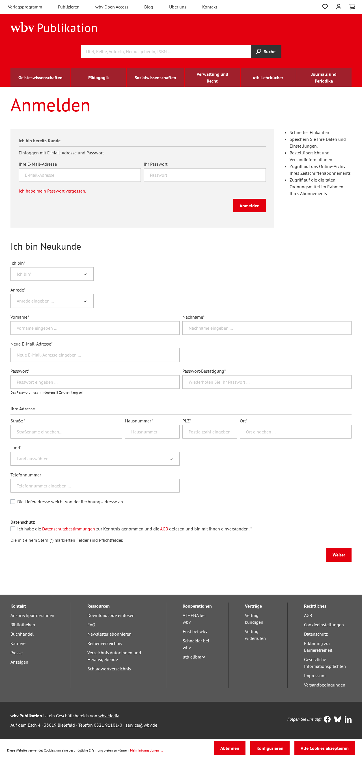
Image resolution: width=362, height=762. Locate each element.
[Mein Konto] (338, 6)
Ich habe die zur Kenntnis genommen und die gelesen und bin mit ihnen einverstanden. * (134, 529)
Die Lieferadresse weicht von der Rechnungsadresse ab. (70, 501)
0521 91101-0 (108, 725)
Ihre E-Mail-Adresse (38, 164)
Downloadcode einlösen (111, 615)
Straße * (18, 421)
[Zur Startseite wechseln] (53, 26)
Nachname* (193, 317)
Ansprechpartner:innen (32, 615)
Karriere (17, 643)
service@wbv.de (141, 725)
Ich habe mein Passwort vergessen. (52, 191)
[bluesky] (336, 720)
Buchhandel (22, 634)
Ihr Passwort (155, 164)
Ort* (243, 421)
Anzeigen (19, 662)
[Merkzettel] (325, 7)
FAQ (91, 624)
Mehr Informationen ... (146, 750)
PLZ (186, 421)
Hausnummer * (139, 421)
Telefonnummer (25, 475)
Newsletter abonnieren (109, 634)
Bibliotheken (22, 624)
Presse (16, 652)
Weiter (339, 555)
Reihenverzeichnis (104, 643)
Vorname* (19, 317)
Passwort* (19, 371)
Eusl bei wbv (195, 631)
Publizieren (68, 7)
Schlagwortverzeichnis (109, 669)
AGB (164, 529)
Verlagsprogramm (25, 7)
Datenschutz (316, 634)
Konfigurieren (270, 748)
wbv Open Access (111, 7)
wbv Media (108, 715)
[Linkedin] (347, 720)
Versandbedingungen (324, 685)
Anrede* (18, 290)
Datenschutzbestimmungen (68, 529)
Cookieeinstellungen (324, 624)
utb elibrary (194, 657)
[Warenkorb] (352, 7)
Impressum (315, 675)
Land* (16, 447)
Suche (269, 51)
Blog (148, 7)
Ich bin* (17, 263)
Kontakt (209, 7)
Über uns (177, 7)
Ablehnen (229, 748)
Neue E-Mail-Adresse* (31, 344)
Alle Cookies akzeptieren (325, 748)
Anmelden (250, 205)
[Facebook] (326, 720)
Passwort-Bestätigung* (204, 371)
